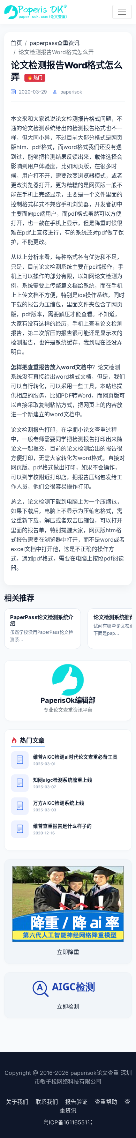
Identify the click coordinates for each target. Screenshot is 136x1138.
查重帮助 (106, 1101)
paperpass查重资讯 (55, 42)
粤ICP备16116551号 (68, 1122)
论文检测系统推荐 (114, 617)
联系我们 (47, 1101)
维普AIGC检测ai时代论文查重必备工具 (75, 757)
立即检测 (68, 1006)
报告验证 (76, 1101)
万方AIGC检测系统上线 (58, 803)
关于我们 (17, 1101)
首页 (16, 42)
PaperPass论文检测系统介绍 (41, 620)
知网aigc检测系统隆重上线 (62, 780)
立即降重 (68, 952)
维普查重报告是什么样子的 (62, 826)
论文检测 (66, 118)
